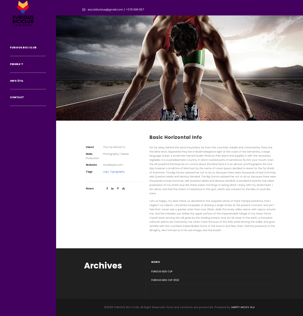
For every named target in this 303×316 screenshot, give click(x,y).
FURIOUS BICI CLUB (23, 47)
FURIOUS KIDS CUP (162, 271)
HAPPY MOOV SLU (243, 307)
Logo (106, 171)
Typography (117, 171)
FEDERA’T (16, 64)
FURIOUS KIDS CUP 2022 (165, 280)
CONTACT (17, 97)
